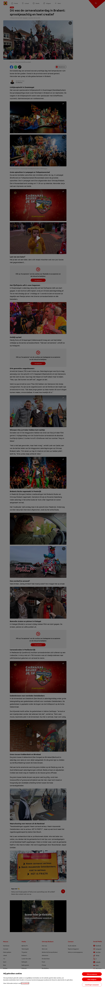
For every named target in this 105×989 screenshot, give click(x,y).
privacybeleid (25, 983)
